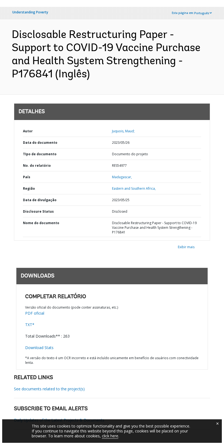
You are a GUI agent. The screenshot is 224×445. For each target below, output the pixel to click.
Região (29, 188)
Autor (28, 131)
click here (110, 435)
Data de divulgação (40, 200)
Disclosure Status (38, 211)
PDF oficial (34, 313)
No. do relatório (37, 165)
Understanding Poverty (30, 12)
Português (201, 13)
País (26, 177)
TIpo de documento (40, 154)
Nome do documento (41, 223)
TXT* (29, 324)
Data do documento (40, 142)
